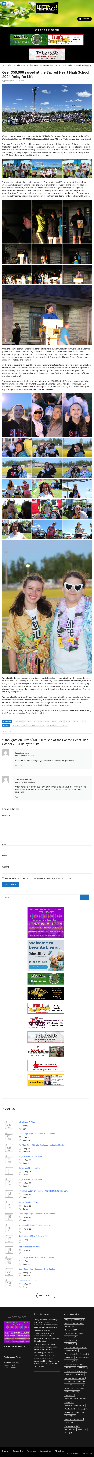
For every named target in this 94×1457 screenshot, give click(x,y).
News (61, 722)
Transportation (72, 1426)
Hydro (68, 1375)
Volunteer (70, 1429)
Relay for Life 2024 (19, 725)
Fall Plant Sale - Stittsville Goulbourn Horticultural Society (42, 1145)
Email (5, 855)
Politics (68, 1402)
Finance (84, 1354)
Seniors (80, 1412)
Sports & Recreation (73, 1419)
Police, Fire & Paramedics (75, 1399)
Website (5, 867)
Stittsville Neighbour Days (29, 1246)
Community (18, 722)
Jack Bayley (9, 81)
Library (79, 1375)
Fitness (69, 1357)
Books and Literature (74, 1323)
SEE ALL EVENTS (46, 1295)
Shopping (70, 1416)
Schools (75, 722)
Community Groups (74, 1333)
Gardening (70, 1368)
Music (81, 1381)
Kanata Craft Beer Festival (29, 1168)
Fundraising (71, 1361)
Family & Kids (71, 1354)
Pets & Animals (72, 1392)
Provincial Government (74, 1405)
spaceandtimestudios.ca (14, 1346)
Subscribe (18, 1451)
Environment (71, 1351)
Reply (17, 765)
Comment (7, 815)
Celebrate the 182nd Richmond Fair (33, 1236)
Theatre (69, 1423)
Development (71, 1340)
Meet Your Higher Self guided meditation (35, 1225)
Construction (70, 1337)
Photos (67, 722)
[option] (48, 65)
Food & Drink (82, 1357)
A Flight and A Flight (27, 1122)
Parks (80, 1388)
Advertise (31, 1451)
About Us (59, 1451)
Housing (81, 1371)
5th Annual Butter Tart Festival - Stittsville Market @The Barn (43, 1190)
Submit (5, 1451)
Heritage (69, 1371)
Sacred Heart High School (35, 725)
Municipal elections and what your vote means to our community (45, 1346)
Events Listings (10, 1367)
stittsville (64, 725)
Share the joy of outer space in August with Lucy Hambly (46, 1363)
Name (5, 844)
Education (27, 722)
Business (70, 1326)
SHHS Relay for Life (53, 725)
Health (54, 722)
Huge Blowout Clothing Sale (30, 1156)
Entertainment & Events (41, 722)
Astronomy (78, 1320)
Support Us (45, 1451)
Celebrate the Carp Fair (28, 1280)
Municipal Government (74, 1378)
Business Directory (11, 1362)
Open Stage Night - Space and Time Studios (37, 1133)
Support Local (9, 1365)
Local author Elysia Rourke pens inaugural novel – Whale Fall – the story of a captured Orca (41, 65)
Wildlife (82, 1429)
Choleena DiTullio (40, 1330)
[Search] (84, 897)
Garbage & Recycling (74, 1364)
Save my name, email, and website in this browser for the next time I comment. (39, 878)
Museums (70, 1381)
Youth (82, 722)
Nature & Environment (74, 1385)
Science (69, 1412)
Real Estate (70, 1409)
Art (67, 1320)
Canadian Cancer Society (27, 713)
